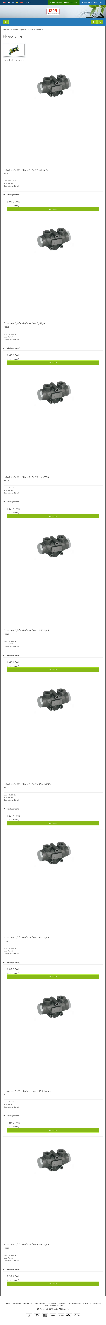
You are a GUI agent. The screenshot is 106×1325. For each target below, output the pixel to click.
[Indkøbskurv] (100, 22)
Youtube (55, 1309)
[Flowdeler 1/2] (54, 884)
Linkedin (65, 1309)
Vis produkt (53, 209)
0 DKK (93, 2)
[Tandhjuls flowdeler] (14, 50)
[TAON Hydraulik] (53, 11)
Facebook (43, 1309)
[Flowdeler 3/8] (54, 116)
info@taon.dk (57, 2)
